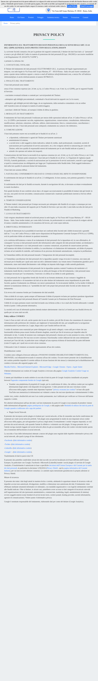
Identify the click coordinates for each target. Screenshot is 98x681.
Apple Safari (77, 367)
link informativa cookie (22, 440)
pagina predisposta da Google (38, 406)
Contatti (85, 17)
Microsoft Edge (45, 367)
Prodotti (31, 17)
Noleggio (40, 17)
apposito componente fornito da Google (26, 380)
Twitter (7, 444)
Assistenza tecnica (53, 17)
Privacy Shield (52, 468)
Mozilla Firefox (10, 367)
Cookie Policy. (72, 6)
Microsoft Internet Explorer (27, 367)
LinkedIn (8, 448)
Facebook (8, 440)
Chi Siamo (21, 17)
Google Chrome (59, 367)
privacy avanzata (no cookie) (64, 390)
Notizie (65, 17)
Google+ (8, 452)
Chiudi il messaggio (86, 6)
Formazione (75, 17)
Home (12, 17)
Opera (69, 367)
